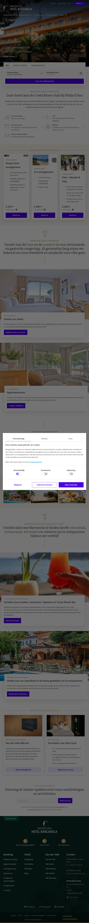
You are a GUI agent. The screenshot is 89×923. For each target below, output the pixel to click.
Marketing (71, 470)
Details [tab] (45, 438)
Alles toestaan (71, 485)
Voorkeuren (46, 470)
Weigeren (18, 485)
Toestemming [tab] (18, 438)
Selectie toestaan (44, 485)
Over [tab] (71, 438)
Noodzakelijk (19, 470)
